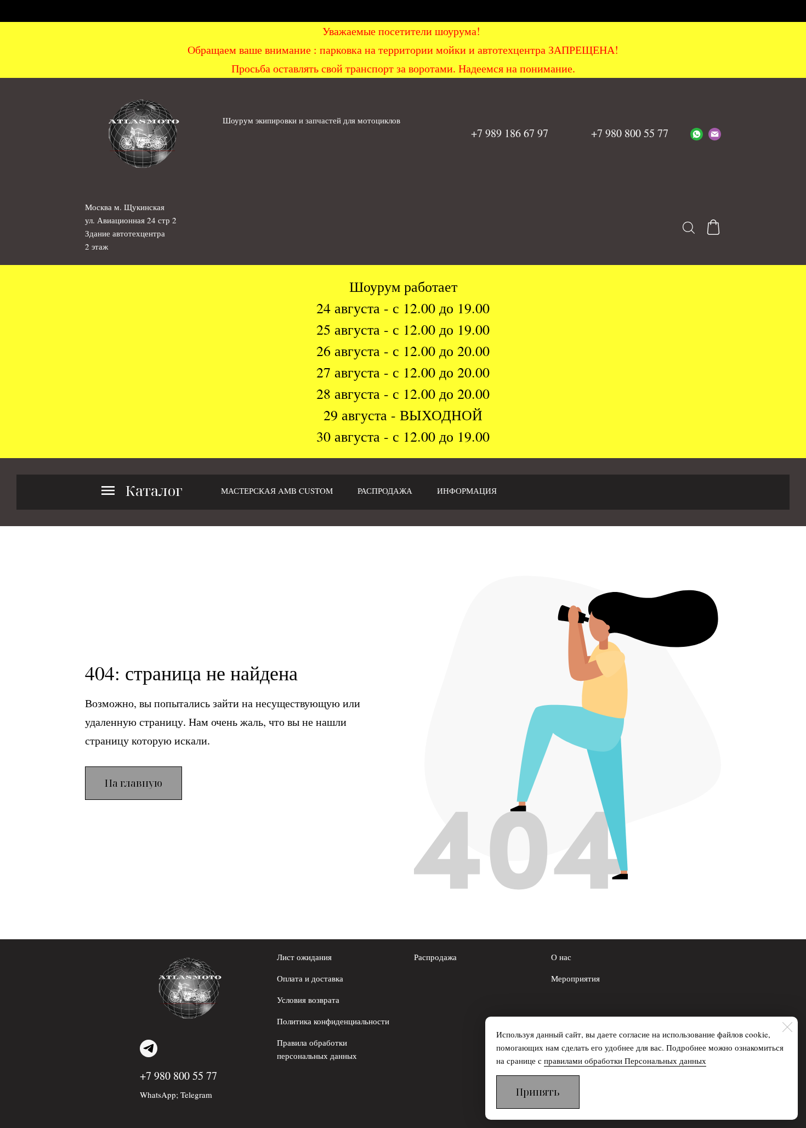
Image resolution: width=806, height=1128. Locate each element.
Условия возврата (308, 999)
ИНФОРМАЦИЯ (467, 490)
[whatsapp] (696, 133)
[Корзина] (713, 227)
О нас (561, 956)
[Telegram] (148, 1048)
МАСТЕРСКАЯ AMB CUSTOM (277, 490)
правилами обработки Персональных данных (625, 1060)
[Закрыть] (787, 1027)
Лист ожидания (304, 956)
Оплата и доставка (310, 978)
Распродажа (435, 956)
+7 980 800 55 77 (178, 1075)
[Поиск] (689, 227)
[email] (714, 133)
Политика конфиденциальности (333, 1021)
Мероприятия (575, 978)
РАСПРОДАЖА (384, 490)
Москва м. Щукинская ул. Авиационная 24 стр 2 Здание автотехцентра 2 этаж (131, 226)
